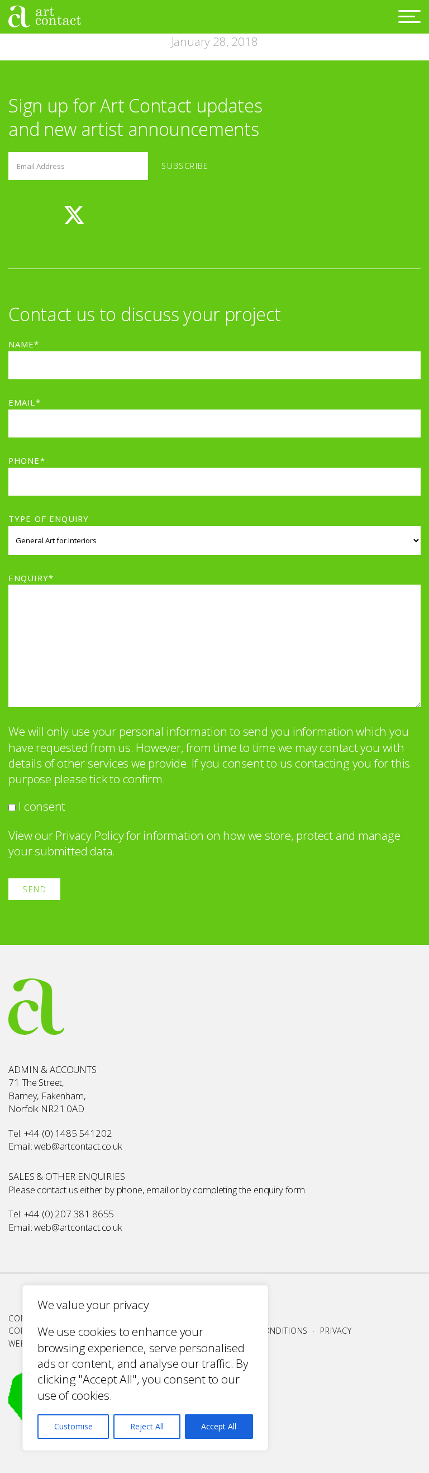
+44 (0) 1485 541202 (68, 1133)
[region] (145, 1368)
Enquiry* (30, 577)
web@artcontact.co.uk (78, 1146)
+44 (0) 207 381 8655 (69, 1213)
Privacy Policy (89, 835)
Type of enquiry (48, 518)
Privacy (335, 1330)
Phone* (26, 460)
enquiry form (279, 1189)
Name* (23, 344)
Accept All (218, 1426)
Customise (73, 1426)
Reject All (147, 1426)
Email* (24, 402)
